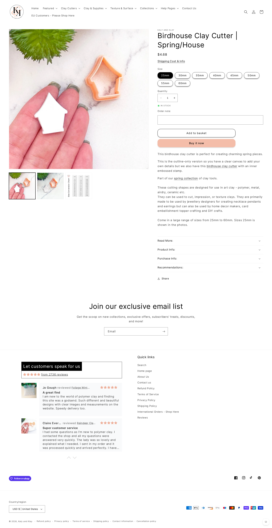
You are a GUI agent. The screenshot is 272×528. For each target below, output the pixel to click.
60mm (182, 83)
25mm (165, 75)
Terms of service (81, 521)
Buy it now (196, 143)
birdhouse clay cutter (222, 166)
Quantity (162, 91)
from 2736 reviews (54, 374)
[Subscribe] (164, 331)
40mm (217, 75)
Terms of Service (148, 394)
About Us (143, 376)
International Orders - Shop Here (158, 411)
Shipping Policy (147, 405)
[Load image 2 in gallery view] (50, 186)
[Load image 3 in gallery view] (78, 186)
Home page (144, 370)
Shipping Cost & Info (171, 61)
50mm (252, 75)
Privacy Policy (146, 400)
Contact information (122, 521)
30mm (182, 75)
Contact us (144, 382)
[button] (50, 8)
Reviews (142, 417)
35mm (200, 75)
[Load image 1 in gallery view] (22, 186)
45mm (234, 75)
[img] (31, 374)
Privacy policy (61, 521)
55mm (165, 83)
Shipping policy (101, 521)
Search (141, 365)
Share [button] (165, 278)
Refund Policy (146, 388)
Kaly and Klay (25, 521)
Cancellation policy (146, 521)
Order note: (164, 111)
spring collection (186, 178)
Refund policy (44, 521)
